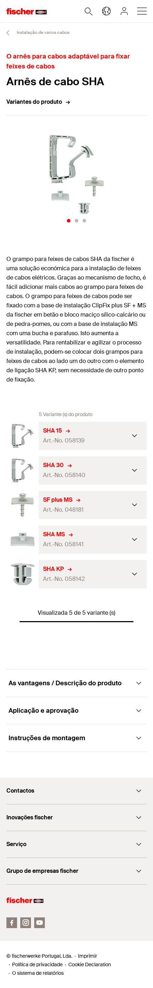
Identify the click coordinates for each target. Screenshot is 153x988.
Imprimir (87, 956)
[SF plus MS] (23, 505)
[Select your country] (106, 11)
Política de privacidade (37, 964)
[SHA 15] (23, 436)
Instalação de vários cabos (42, 32)
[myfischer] (124, 11)
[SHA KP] (23, 574)
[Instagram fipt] (25, 922)
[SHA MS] (23, 540)
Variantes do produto (34, 102)
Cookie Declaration (89, 964)
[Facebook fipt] (11, 922)
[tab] (68, 220)
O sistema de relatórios (38, 973)
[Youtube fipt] (39, 922)
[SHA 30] (23, 470)
